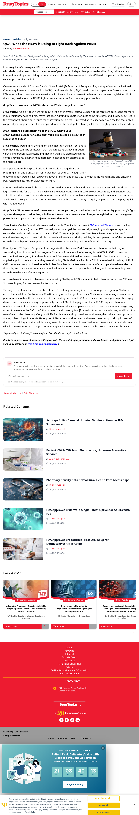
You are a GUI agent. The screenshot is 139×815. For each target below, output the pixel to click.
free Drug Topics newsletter (43, 344)
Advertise (69, 650)
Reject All (103, 805)
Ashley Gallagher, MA (59, 459)
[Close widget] (103, 748)
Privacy (69, 667)
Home (51, 738)
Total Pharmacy (99, 12)
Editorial (69, 654)
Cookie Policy (30, 812)
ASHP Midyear (73, 12)
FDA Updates (86, 12)
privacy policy (58, 382)
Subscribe (122, 376)
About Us (62, 738)
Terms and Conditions (69, 663)
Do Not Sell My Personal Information (69, 670)
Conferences (74, 4)
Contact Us (69, 660)
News (73, 738)
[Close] (135, 805)
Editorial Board (69, 657)
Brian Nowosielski (57, 429)
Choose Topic (42, 12)
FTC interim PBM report (103, 225)
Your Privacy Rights (69, 673)
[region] (69, 805)
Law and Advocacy (12, 393)
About (69, 647)
